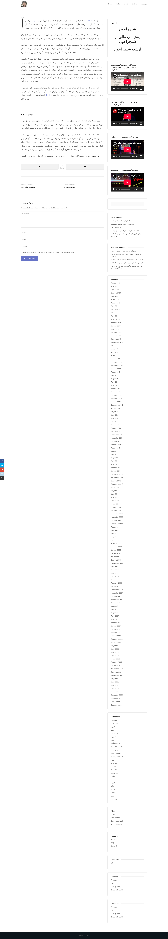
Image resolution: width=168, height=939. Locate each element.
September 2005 (117, 675)
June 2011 (114, 454)
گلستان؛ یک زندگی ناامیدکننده (121, 221)
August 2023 (115, 283)
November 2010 (117, 478)
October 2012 (116, 402)
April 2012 (114, 422)
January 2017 (115, 309)
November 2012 (117, 399)
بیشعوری (114, 737)
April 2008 (115, 577)
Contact (134, 4)
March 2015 (115, 329)
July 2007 (114, 606)
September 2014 (117, 342)
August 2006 (116, 642)
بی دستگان (114, 733)
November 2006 (117, 632)
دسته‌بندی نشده (116, 750)
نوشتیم (88, 21)
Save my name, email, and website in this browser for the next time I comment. (49, 252)
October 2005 (116, 672)
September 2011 (117, 445)
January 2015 (115, 333)
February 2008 (116, 583)
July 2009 (114, 530)
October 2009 (116, 520)
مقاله (113, 786)
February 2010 (116, 507)
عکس (113, 776)
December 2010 (117, 474)
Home (110, 4)
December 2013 (116, 362)
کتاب (112, 779)
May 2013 (114, 379)
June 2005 (115, 682)
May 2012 (114, 418)
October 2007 (116, 596)
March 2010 (115, 504)
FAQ (112, 883)
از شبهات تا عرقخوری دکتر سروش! (127, 255)
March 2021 (115, 300)
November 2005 (117, 669)
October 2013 (116, 369)
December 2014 (117, 336)
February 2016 (116, 323)
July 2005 (114, 679)
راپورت (113, 760)
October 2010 (116, 481)
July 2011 (114, 451)
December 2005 (117, 665)
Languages (144, 4)
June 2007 (115, 609)
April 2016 (115, 316)
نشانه (113, 793)
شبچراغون (127, 29)
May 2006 (115, 652)
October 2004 (116, 702)
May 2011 (114, 458)
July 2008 (114, 567)
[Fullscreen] (141, 89)
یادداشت (114, 799)
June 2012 (114, 415)
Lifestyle (114, 720)
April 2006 (115, 656)
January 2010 (116, 511)
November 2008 (117, 557)
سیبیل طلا (34, 21)
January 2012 (115, 431)
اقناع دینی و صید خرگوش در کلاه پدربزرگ (127, 267)
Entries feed (115, 818)
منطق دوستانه (69, 187)
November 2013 (117, 366)
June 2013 (114, 375)
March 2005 (115, 692)
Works (118, 4)
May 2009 (115, 537)
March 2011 (115, 464)
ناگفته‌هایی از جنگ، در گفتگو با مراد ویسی (125, 231)
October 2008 (116, 560)
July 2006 (114, 646)
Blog (112, 843)
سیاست (113, 766)
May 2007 (114, 613)
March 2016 (115, 319)
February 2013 (116, 389)
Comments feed (117, 821)
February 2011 (116, 468)
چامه (112, 740)
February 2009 (116, 547)
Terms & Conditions (118, 890)
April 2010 (115, 501)
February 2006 (116, 662)
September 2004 (117, 705)
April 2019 (115, 306)
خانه (112, 863)
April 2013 (114, 382)
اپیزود (113, 727)
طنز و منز (114, 770)
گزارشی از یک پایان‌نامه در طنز (132, 259)
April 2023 (115, 290)
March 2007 (115, 619)
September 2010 (117, 484)
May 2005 (114, 685)
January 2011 (115, 471)
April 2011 (114, 461)
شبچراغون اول (116, 227)
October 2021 (116, 293)
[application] (127, 81)
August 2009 (116, 527)
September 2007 (117, 600)
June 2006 (115, 649)
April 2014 (115, 352)
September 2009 (117, 524)
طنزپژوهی (114, 773)
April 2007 (115, 616)
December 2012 (116, 395)
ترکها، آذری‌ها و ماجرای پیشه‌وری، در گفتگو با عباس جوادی (126, 235)
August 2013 (115, 372)
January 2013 (115, 392)
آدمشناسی (114, 723)
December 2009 (117, 514)
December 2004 (117, 695)
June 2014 (115, 346)
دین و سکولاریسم (117, 756)
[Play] (114, 89)
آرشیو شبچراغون (127, 49)
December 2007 (117, 590)
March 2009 (115, 544)
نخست (113, 789)
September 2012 (117, 405)
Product (114, 880)
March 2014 (115, 356)
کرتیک (113, 783)
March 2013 (115, 385)
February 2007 (116, 623)
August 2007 (115, 603)
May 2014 (114, 349)
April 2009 (115, 540)
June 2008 (115, 570)
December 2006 (117, 629)
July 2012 (114, 412)
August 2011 (115, 448)
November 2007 (117, 593)
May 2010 (114, 497)
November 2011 (116, 438)
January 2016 (116, 326)
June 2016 (115, 313)
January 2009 (116, 550)
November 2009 (117, 517)
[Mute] (137, 89)
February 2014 (116, 359)
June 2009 (115, 534)
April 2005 (115, 689)
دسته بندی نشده (116, 746)
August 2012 (115, 408)
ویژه (112, 796)
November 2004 (117, 698)
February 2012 (116, 428)
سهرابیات (114, 763)
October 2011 (115, 441)
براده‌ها (113, 730)
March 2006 (115, 659)
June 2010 (115, 494)
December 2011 (116, 435)
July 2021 (114, 296)
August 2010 (115, 487)
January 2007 (116, 626)
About (126, 4)
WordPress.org (116, 824)
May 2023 (114, 286)
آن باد (47, 95)
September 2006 (117, 639)
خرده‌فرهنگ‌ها (115, 743)
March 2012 (115, 425)
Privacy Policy (116, 887)
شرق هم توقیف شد (28, 187)
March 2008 (115, 580)
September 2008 (117, 563)
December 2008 (117, 553)
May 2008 (115, 573)
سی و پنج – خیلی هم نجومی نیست (122, 224)
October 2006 (116, 636)
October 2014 (116, 339)
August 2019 (115, 303)
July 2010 (114, 491)
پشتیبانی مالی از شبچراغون (127, 39)
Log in (113, 814)
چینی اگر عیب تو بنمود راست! (127, 251)
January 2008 (116, 586)
